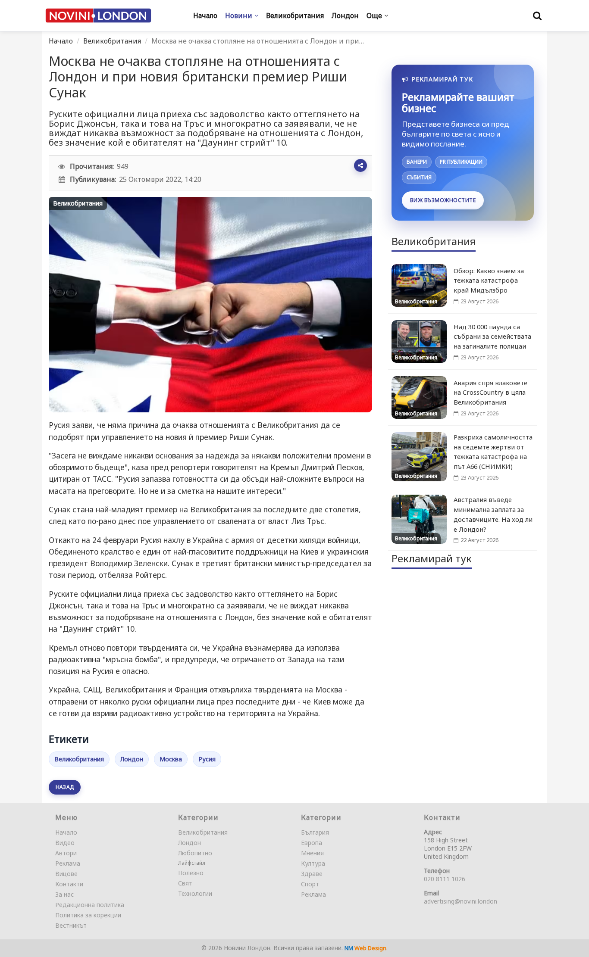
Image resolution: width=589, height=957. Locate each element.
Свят (185, 883)
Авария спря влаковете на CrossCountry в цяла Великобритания (490, 392)
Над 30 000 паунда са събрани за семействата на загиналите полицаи (492, 336)
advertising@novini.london (460, 901)
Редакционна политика (89, 905)
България (315, 832)
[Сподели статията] (360, 165)
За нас (64, 894)
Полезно (191, 873)
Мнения (312, 853)
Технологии (195, 893)
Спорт (310, 884)
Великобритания (112, 41)
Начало (61, 41)
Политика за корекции (88, 915)
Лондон (131, 759)
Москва (171, 759)
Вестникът (71, 925)
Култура (313, 863)
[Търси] (537, 15)
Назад (65, 787)
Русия (207, 759)
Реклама (67, 863)
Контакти (69, 884)
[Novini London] (98, 15)
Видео (65, 843)
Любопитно (195, 853)
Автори (66, 853)
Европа (311, 843)
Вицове (66, 874)
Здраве (312, 874)
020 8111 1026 (444, 879)
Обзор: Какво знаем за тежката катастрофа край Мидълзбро (489, 280)
